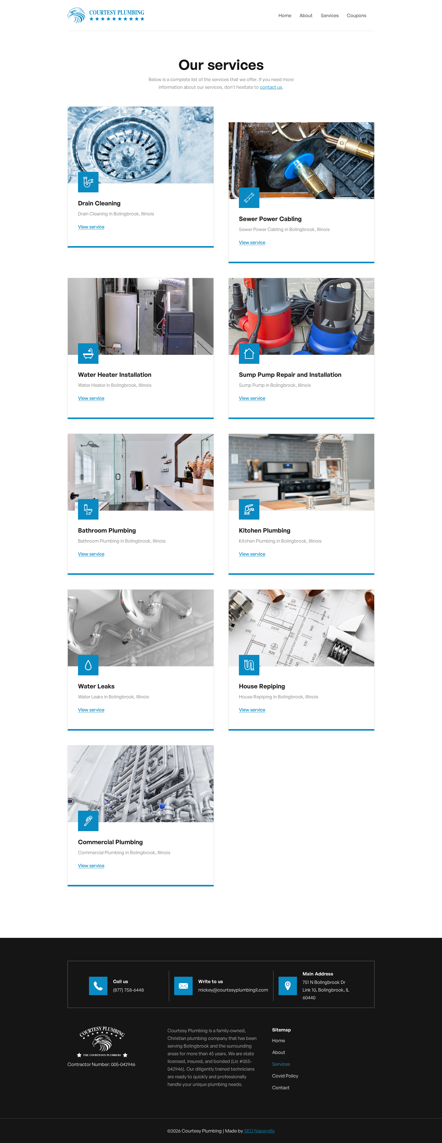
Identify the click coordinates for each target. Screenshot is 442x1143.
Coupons (356, 15)
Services (330, 15)
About (306, 15)
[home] (106, 15)
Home (285, 15)
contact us (271, 87)
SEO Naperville (259, 1131)
